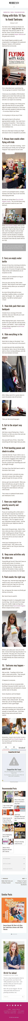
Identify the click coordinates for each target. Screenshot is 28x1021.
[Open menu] (14, 7)
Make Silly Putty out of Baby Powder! (7, 881)
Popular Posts (7, 868)
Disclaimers (21, 1011)
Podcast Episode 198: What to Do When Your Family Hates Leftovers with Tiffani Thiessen (13, 927)
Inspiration (6, 12)
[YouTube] (18, 1005)
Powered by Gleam (14, 781)
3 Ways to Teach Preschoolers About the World (20, 881)
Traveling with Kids (20, 12)
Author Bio (6, 858)
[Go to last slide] (4, 915)
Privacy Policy (16, 1009)
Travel (12, 12)
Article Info (7, 863)
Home (9, 1009)
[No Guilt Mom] (14, 3)
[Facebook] (7, 1005)
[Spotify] (12, 1005)
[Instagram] (10, 1005)
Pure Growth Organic (12, 225)
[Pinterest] (21, 1005)
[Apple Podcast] (15, 1005)
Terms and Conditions (10, 1012)
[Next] (24, 915)
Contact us (21, 1012)
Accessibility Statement (10, 1011)
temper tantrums (19, 34)
